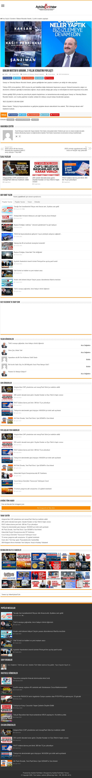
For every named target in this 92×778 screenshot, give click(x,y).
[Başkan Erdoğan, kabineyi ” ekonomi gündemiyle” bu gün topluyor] (7, 228)
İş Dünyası (31, 74)
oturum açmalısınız (34, 197)
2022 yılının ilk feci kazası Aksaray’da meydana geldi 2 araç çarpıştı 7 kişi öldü (15, 149)
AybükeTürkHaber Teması (60, 773)
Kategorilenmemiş (23, 119)
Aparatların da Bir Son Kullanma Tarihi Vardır (22, 357)
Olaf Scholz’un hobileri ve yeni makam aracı (28, 270)
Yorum (30, 202)
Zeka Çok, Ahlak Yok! (15, 350)
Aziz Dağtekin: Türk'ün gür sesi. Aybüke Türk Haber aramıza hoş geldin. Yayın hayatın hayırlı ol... (39, 665)
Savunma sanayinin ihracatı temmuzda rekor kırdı (31, 678)
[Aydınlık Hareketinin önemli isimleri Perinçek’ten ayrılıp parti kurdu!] (7, 264)
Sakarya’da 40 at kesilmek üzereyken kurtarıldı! (29, 243)
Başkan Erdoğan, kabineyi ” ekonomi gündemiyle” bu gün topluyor (35, 225)
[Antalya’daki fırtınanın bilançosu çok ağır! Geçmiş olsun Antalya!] (7, 218)
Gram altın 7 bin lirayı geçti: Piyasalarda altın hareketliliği (20, 540)
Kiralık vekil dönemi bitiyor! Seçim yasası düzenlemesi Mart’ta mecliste (37, 280)
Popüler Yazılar (7, 202)
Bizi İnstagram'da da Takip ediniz (46, 508)
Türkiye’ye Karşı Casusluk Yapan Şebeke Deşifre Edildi (33, 705)
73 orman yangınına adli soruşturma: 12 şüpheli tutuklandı (33, 489)
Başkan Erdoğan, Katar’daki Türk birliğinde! (28, 252)
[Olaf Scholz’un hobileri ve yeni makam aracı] (7, 273)
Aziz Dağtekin (85, 345)
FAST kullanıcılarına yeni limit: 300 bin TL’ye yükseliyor (74, 179)
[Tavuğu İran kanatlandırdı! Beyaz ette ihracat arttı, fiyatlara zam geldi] (7, 209)
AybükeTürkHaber (37, 773)
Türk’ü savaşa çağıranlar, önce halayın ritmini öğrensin (31, 289)
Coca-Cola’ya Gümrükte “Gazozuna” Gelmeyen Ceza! (31, 481)
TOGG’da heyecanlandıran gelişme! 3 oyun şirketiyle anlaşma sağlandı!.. (37, 234)
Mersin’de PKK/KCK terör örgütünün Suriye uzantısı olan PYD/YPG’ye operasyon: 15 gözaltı (47, 696)
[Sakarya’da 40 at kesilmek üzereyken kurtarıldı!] (7, 246)
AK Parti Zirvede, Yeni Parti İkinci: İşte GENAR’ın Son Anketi (34, 418)
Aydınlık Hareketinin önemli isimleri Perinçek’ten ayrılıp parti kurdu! (36, 261)
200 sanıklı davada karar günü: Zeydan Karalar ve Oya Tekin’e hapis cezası (45, 180)
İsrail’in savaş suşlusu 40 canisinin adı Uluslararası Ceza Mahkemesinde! (40, 687)
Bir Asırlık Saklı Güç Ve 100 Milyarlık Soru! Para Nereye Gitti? (28, 364)
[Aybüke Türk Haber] (46, 7)
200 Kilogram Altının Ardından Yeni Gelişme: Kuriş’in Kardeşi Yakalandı (25, 542)
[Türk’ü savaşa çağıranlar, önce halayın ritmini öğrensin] (7, 291)
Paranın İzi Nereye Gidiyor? (17, 372)
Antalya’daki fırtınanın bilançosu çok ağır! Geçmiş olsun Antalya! (35, 216)
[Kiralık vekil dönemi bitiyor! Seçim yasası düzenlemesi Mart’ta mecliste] (7, 282)
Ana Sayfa (5, 18)
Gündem (13, 18)
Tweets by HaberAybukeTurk (11, 594)
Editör (6, 74)
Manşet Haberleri (39, 74)
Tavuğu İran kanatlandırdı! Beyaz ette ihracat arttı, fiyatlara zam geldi (36, 206)
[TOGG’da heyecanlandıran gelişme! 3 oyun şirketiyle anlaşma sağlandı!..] (7, 237)
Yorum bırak (51, 74)
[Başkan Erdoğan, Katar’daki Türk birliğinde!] (7, 255)
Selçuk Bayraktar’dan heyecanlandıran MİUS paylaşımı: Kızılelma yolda (39, 715)
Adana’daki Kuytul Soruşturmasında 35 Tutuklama (30, 473)
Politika (35, 119)
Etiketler (37, 202)
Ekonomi (11, 119)
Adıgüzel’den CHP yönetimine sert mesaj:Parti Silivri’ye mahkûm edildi (16, 179)
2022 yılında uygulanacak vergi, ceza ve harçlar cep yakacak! (76, 148)
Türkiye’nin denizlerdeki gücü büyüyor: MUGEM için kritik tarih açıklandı (37, 410)
